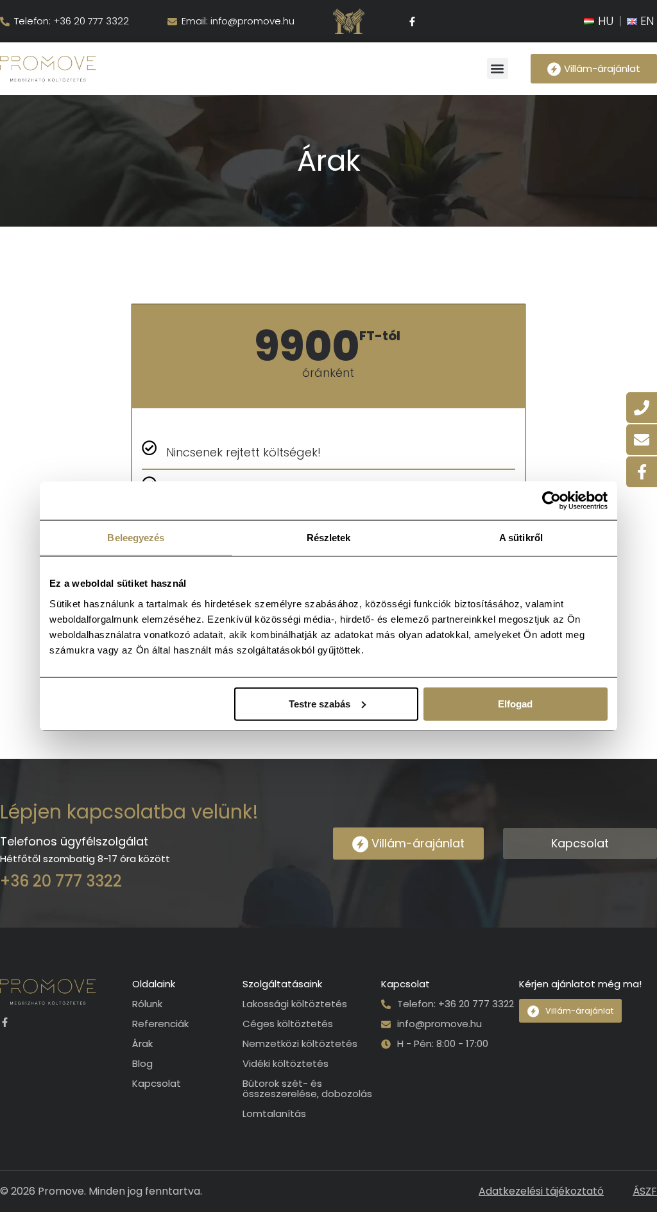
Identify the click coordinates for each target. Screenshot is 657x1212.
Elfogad (515, 703)
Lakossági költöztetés (295, 1004)
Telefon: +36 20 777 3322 (71, 21)
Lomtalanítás (274, 1114)
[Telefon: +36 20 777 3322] (5, 21)
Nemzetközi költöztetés (300, 1044)
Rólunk (147, 1004)
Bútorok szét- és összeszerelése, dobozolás (307, 1088)
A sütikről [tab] (521, 537)
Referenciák (160, 1024)
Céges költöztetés (288, 1024)
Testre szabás (319, 703)
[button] (497, 68)
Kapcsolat (156, 1083)
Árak (142, 1044)
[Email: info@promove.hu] (172, 21)
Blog (142, 1064)
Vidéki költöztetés (285, 1064)
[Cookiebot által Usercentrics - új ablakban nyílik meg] (551, 500)
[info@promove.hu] (386, 1024)
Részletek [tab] (329, 537)
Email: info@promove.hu (238, 21)
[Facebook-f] (412, 21)
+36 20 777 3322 (61, 881)
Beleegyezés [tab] (135, 537)
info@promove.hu (439, 1023)
